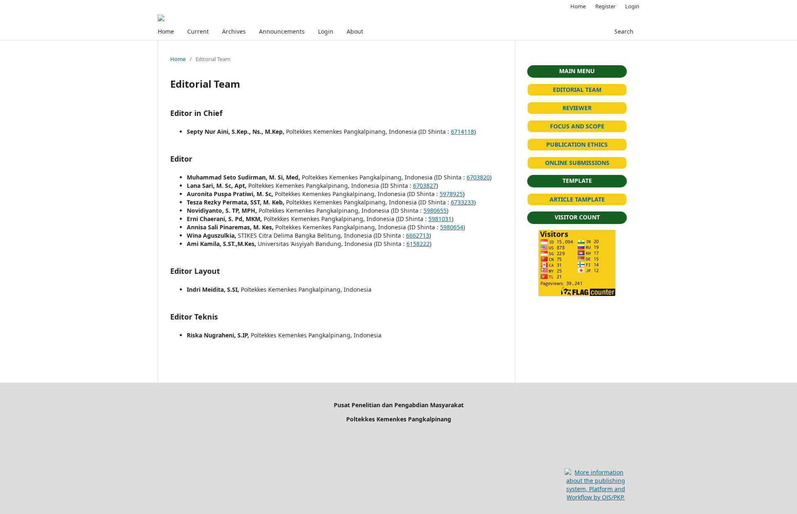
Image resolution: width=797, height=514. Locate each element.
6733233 (462, 202)
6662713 (417, 235)
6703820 (478, 177)
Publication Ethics (577, 144)
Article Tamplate (577, 199)
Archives (234, 31)
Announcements (282, 31)
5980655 (435, 210)
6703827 (424, 185)
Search (623, 31)
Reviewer (577, 108)
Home (166, 31)
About (355, 31)
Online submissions (577, 163)
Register (605, 6)
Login (325, 31)
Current (198, 31)
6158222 (418, 244)
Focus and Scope (577, 126)
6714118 (462, 131)
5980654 (451, 227)
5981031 (440, 219)
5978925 (451, 194)
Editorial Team (577, 89)
